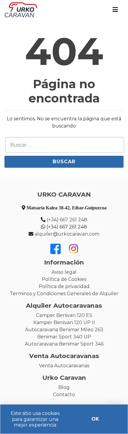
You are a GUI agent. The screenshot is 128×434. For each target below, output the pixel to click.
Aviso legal (64, 272)
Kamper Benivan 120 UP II (64, 322)
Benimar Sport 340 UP (64, 337)
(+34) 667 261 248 (67, 220)
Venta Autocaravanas (64, 365)
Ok (95, 419)
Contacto (64, 394)
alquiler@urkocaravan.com (67, 234)
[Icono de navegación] (115, 9)
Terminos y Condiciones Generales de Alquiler (64, 293)
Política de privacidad (64, 286)
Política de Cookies (64, 279)
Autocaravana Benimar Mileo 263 (64, 329)
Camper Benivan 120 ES (64, 315)
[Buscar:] (64, 145)
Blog (64, 387)
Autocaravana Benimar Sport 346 (64, 344)
